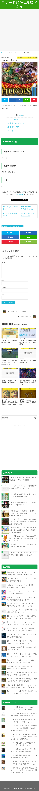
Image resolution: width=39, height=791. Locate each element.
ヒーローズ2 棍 (12, 119)
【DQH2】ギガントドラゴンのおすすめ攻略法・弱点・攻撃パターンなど (22, 554)
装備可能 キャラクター (16, 123)
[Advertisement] (19, 30)
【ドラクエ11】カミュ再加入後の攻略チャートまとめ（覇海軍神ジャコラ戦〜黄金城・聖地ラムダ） (22, 521)
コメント (4, 262)
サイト (3, 294)
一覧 (10, 131)
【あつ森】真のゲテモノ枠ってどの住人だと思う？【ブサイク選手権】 (22, 479)
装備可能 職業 (13, 127)
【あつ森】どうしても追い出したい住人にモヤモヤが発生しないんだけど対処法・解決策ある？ (22, 530)
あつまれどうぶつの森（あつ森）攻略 (13, 226)
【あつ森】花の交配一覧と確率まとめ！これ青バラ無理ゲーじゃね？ (22, 495)
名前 (3, 280)
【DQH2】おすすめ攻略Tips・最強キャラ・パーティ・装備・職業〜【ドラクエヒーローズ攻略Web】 (22, 513)
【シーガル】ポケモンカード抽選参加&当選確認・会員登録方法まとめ (23, 487)
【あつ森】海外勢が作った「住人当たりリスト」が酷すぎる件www (22, 504)
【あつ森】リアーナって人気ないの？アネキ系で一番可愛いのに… (22, 545)
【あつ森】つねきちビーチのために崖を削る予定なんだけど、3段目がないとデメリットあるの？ (23, 538)
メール (4, 287)
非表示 (21, 115)
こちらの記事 (18, 194)
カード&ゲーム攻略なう (19, 4)
